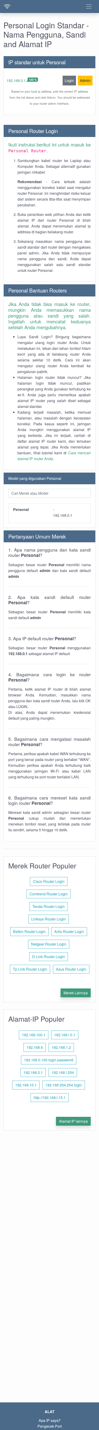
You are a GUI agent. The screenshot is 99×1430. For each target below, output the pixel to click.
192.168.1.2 (61, 1047)
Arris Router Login (69, 931)
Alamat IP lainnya (73, 1121)
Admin (85, 80)
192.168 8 (34, 1047)
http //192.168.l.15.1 (50, 1097)
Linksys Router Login (48, 919)
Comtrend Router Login (48, 894)
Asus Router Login (71, 969)
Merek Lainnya (76, 992)
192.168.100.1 (33, 1034)
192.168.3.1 (33, 1072)
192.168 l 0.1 (64, 1034)
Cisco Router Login (48, 881)
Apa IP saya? (50, 1420)
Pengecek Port (50, 1426)
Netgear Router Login (48, 944)
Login (69, 80)
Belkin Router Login (29, 931)
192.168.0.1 (16, 80)
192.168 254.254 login (63, 1085)
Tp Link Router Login (30, 969)
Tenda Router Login (48, 906)
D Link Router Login (48, 956)
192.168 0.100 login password (48, 1060)
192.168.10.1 (26, 1085)
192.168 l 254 (63, 1072)
